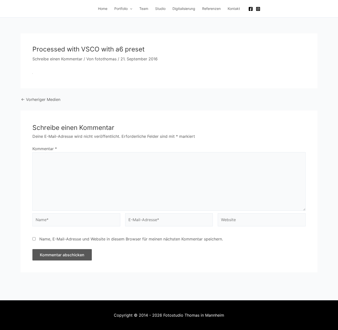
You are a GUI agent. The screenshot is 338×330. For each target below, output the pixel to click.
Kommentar (44, 148)
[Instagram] (258, 9)
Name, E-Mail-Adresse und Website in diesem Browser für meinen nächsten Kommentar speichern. (131, 238)
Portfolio (121, 8)
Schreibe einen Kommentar (57, 58)
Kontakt (234, 8)
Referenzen (211, 8)
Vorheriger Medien (40, 99)
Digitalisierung (183, 8)
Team (143, 8)
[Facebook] (250, 9)
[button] (130, 8)
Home (102, 8)
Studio (160, 8)
